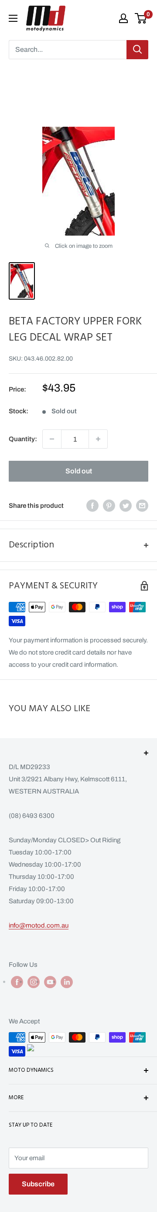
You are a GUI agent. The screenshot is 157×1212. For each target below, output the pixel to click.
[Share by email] (142, 505)
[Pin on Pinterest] (109, 505)
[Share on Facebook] (92, 505)
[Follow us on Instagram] (33, 982)
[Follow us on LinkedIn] (67, 982)
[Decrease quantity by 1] (52, 439)
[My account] (123, 18)
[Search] (137, 49)
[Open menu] (13, 18)
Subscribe (38, 1184)
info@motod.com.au (38, 925)
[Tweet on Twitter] (125, 505)
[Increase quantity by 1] (98, 439)
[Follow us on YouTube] (50, 982)
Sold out (78, 471)
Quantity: (23, 439)
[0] (141, 18)
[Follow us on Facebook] (17, 982)
